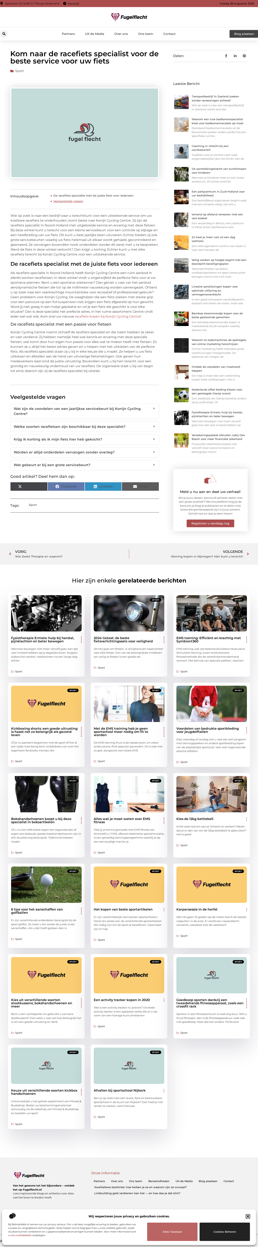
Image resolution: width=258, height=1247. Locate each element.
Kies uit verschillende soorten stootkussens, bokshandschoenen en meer (41, 1003)
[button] (248, 1216)
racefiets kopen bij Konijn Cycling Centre (107, 316)
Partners (68, 34)
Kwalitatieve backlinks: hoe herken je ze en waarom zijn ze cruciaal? (140, 1187)
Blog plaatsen (208, 1181)
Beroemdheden (159, 1181)
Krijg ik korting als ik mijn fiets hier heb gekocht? (84, 439)
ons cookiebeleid (20, 1235)
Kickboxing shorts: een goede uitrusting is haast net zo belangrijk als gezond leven (44, 732)
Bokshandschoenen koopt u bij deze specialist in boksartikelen (41, 820)
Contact (169, 34)
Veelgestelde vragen (68, 201)
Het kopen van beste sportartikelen (123, 909)
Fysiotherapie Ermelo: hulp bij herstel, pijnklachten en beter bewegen (42, 639)
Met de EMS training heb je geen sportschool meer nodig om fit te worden (121, 732)
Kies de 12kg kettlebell (194, 819)
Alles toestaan (172, 1231)
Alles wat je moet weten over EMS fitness (122, 820)
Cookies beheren (224, 1231)
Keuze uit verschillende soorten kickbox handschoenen (44, 1092)
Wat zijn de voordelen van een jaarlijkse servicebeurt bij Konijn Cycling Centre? (84, 411)
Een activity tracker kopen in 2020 (122, 1000)
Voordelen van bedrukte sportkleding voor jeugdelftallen (207, 730)
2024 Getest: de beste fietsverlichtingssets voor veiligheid (123, 639)
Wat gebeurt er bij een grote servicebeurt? (84, 465)
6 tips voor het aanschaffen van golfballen (37, 911)
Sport (19, 71)
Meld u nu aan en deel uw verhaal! (210, 492)
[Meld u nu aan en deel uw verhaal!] (210, 479)
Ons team (145, 34)
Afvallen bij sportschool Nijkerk (120, 1090)
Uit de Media (94, 34)
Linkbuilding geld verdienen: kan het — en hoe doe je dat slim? (137, 1193)
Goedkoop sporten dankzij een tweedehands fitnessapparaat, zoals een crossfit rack (209, 1003)
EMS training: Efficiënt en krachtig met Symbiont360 (208, 639)
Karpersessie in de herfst (196, 909)
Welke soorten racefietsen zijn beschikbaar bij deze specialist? (84, 427)
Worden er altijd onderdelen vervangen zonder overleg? (84, 452)
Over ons (121, 34)
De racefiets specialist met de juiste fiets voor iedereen (93, 195)
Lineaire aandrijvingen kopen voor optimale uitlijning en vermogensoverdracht (215, 290)
